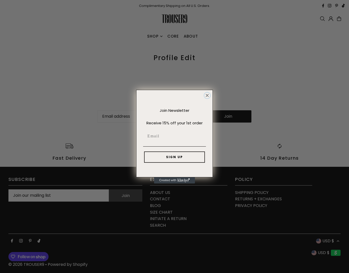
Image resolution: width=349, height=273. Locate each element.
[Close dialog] (207, 95)
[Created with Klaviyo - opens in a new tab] (174, 180)
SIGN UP (174, 157)
